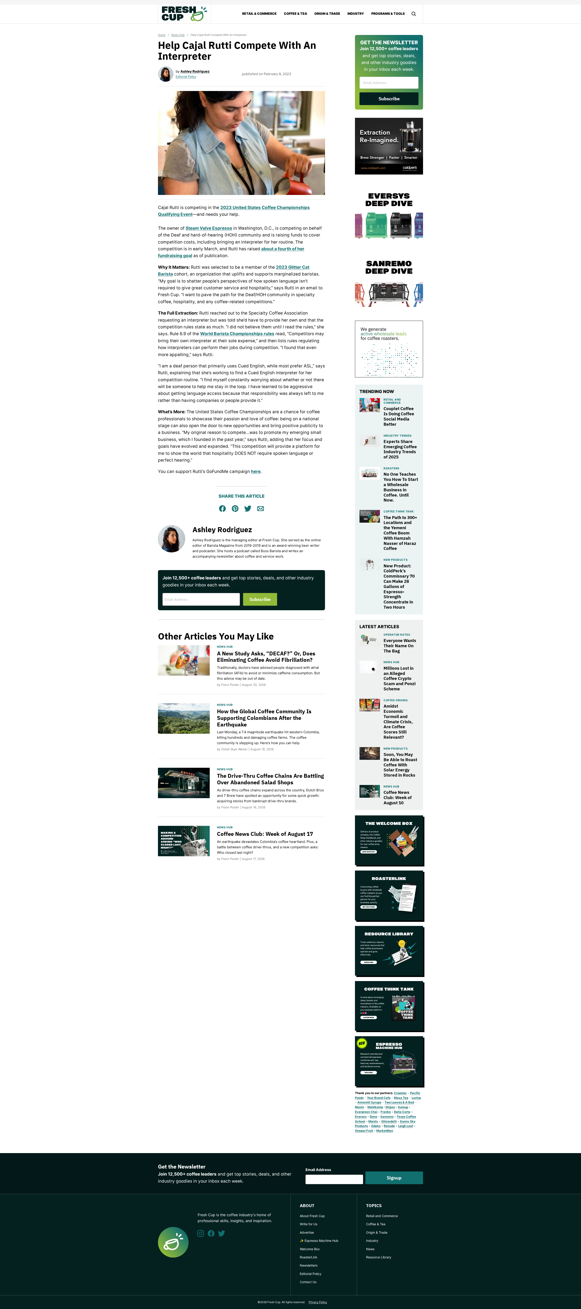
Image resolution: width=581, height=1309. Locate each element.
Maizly (373, 1121)
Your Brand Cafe (379, 1098)
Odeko (376, 1126)
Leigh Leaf (405, 1126)
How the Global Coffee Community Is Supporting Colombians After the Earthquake (264, 718)
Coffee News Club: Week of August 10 (398, 797)
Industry (355, 13)
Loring (416, 1098)
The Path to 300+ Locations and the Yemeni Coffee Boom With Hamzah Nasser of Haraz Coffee (400, 533)
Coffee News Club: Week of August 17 (265, 833)
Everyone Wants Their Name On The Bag (400, 646)
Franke (386, 1112)
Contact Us (308, 1282)
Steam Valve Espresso (209, 228)
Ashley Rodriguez (195, 71)
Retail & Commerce (259, 13)
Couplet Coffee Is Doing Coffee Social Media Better (399, 416)
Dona (373, 1116)
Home (161, 35)
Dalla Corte (402, 1112)
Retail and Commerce (392, 401)
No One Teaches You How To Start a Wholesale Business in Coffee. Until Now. (401, 487)
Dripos (390, 1107)
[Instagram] (200, 1233)
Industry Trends (398, 435)
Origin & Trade (327, 13)
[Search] (413, 13)
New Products (396, 559)
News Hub (178, 35)
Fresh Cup (184, 13)
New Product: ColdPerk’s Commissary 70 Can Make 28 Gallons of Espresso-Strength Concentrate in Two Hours (399, 586)
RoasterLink (308, 1257)
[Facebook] (211, 1233)
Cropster (400, 1093)
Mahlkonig (375, 1107)
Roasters (391, 468)
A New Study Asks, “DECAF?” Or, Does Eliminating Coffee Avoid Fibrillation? (266, 657)
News (370, 1249)
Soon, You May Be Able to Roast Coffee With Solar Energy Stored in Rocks (400, 765)
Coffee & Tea (295, 13)
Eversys (361, 1116)
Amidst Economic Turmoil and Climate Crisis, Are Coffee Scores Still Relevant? (398, 721)
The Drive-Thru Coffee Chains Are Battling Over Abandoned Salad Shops (270, 779)
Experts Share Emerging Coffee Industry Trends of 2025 (400, 449)
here (256, 471)
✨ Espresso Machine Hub (319, 1241)
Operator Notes (397, 634)
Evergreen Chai (366, 1112)
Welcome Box (310, 1249)
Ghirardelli (389, 1121)
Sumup (403, 1107)
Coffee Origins (396, 700)
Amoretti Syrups (369, 1102)
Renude (389, 1126)
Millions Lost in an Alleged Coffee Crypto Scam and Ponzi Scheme (400, 678)
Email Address (318, 1169)
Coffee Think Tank (399, 511)
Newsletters (309, 1265)
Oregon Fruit (364, 1130)
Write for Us (308, 1224)
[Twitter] (221, 1233)
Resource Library (378, 1257)
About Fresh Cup (312, 1216)
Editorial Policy (186, 76)
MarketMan (384, 1130)
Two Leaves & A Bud (399, 1102)
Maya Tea (401, 1098)
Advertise (307, 1232)
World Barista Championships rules (237, 333)
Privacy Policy (318, 1302)
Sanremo (387, 1116)
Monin (359, 1107)
